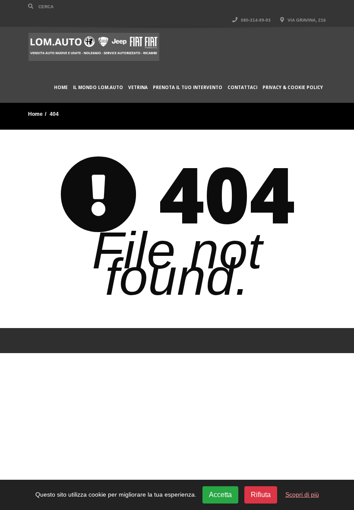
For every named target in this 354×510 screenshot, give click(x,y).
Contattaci (242, 87)
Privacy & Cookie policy (292, 87)
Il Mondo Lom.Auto (98, 87)
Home (61, 87)
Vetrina (138, 87)
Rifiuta (261, 494)
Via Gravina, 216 (306, 20)
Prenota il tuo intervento (187, 87)
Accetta (220, 494)
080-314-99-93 (255, 20)
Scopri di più (302, 494)
